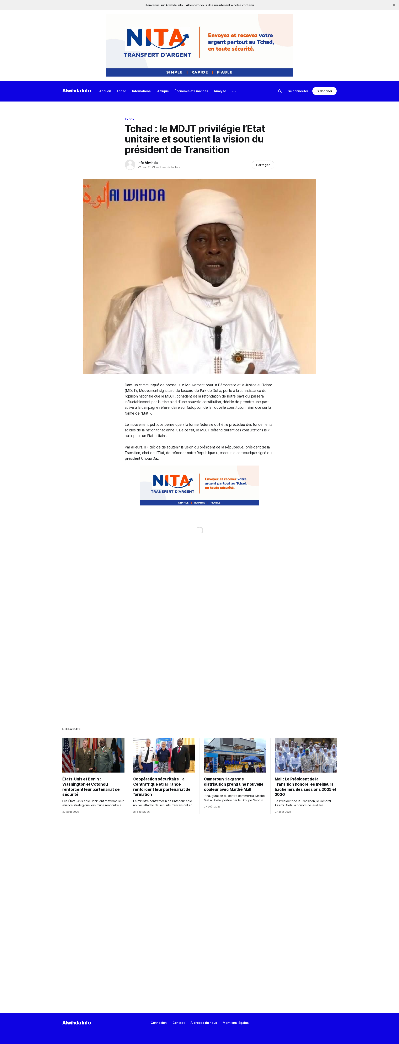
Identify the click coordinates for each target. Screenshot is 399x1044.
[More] (234, 91)
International (141, 91)
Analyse (220, 91)
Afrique (163, 91)
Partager (263, 165)
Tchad (121, 91)
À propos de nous (204, 1023)
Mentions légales (236, 1023)
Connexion (159, 1023)
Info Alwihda (148, 163)
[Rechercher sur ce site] (280, 91)
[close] (394, 5)
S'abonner (324, 91)
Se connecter (298, 91)
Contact (178, 1023)
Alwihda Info (76, 91)
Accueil (105, 91)
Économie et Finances (191, 91)
